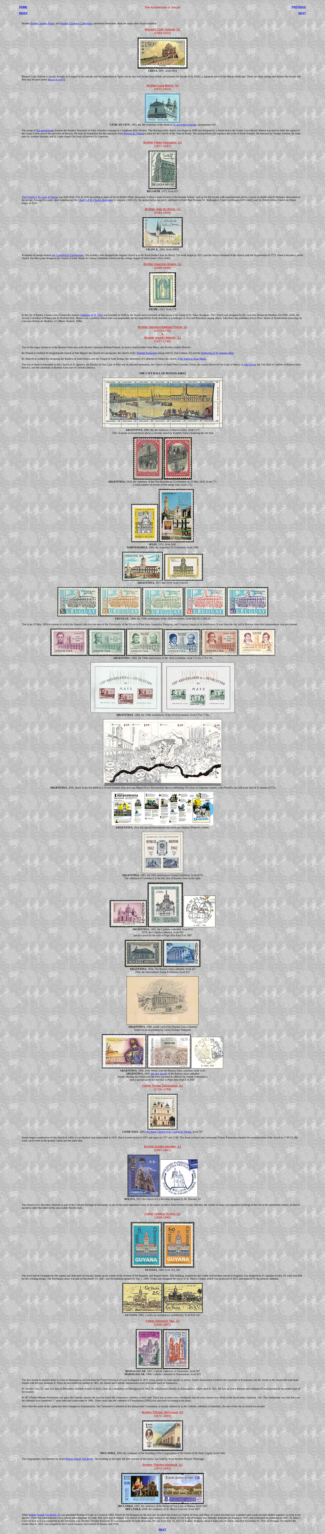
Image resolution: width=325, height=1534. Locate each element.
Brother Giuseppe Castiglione (76, 23)
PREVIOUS (299, 7)
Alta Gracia (249, 364)
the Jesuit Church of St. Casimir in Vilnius (168, 1131)
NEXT (302, 13)
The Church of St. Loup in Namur (40, 197)
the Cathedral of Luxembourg (68, 255)
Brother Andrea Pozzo (43, 23)
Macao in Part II (56, 79)
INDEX (23, 13)
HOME (23, 7)
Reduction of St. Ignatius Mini (217, 353)
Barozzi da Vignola (134, 133)
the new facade (159, 1073)
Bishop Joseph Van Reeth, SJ (44, 1514)
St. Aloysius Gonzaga (184, 124)
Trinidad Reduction (146, 353)
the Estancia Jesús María (193, 358)
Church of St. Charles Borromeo (95, 200)
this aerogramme (45, 130)
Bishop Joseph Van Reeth (79, 1458)
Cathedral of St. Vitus (91, 315)
